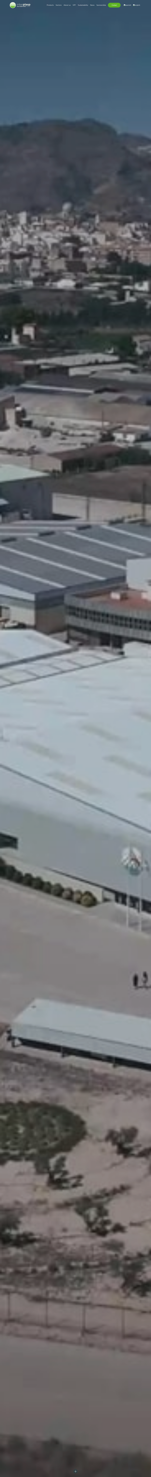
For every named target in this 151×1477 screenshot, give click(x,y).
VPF (74, 5)
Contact (114, 5)
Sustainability (83, 5)
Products (50, 5)
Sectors (59, 5)
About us (67, 5)
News (92, 5)
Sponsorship (101, 5)
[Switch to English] (136, 5)
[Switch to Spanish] (127, 5)
